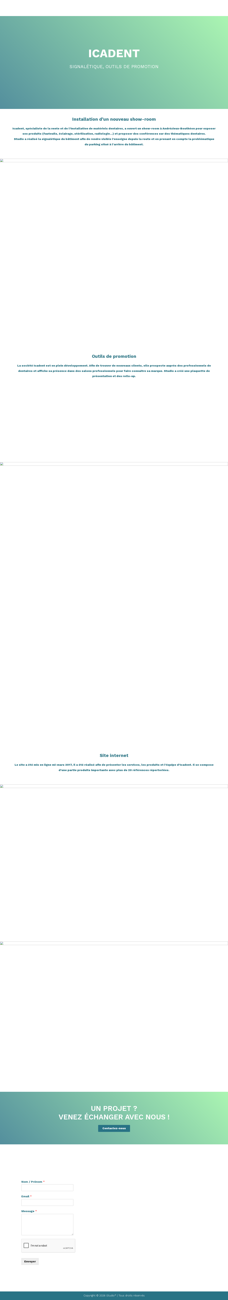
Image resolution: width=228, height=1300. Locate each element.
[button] (114, 1128)
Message (29, 1211)
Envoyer (30, 1261)
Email (26, 1196)
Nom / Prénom (33, 1181)
